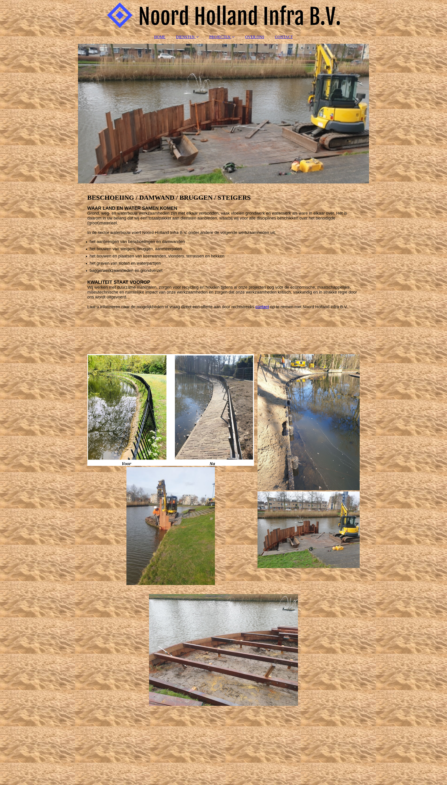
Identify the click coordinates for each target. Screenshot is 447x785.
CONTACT (284, 37)
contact (262, 307)
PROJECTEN (219, 37)
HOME (159, 37)
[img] (223, 15)
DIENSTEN (185, 37)
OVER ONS (254, 37)
